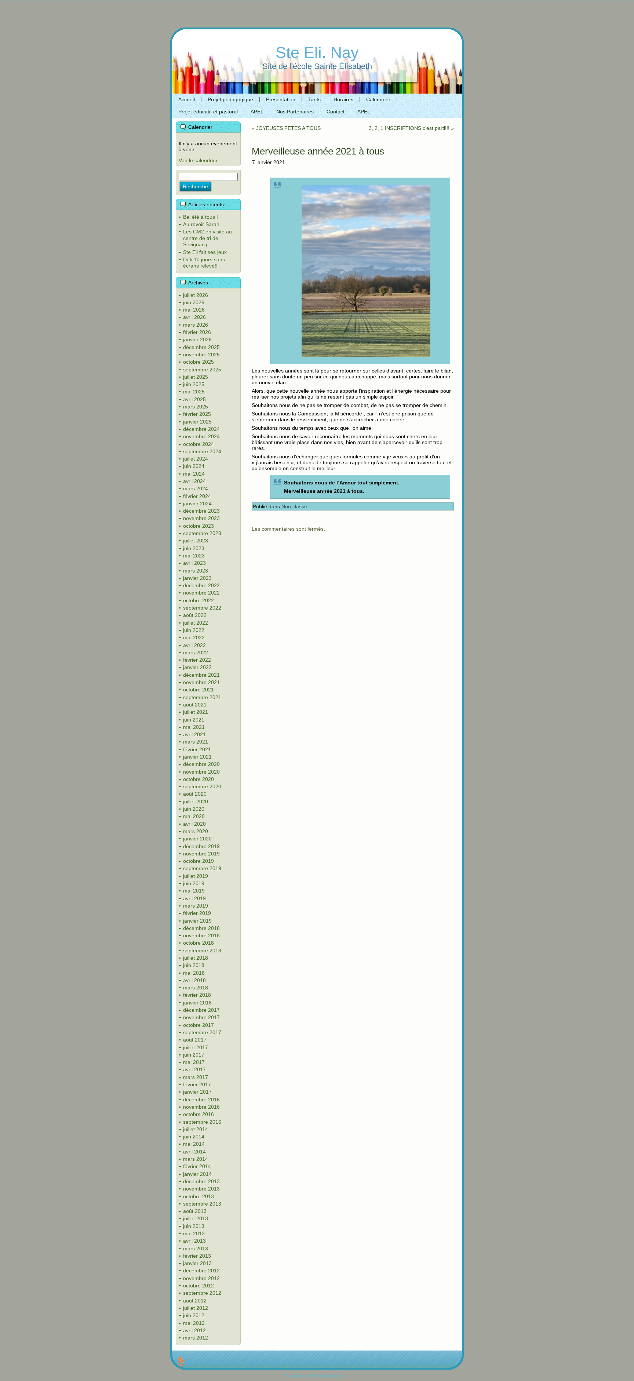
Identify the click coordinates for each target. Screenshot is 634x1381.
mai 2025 (194, 392)
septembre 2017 (202, 1032)
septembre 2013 (202, 1204)
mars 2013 (195, 1248)
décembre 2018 (201, 928)
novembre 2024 (201, 436)
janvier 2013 (197, 1263)
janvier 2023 (197, 578)
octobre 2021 (198, 690)
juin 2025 (193, 384)
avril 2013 (194, 1241)
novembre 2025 (201, 354)
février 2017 (197, 1084)
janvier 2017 (197, 1092)
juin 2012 (193, 1315)
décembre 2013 (201, 1181)
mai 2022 (194, 637)
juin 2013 (193, 1226)
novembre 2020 (201, 772)
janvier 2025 (197, 422)
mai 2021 (194, 727)
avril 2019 (194, 898)
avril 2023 (194, 563)
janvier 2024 (197, 503)
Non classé (294, 506)
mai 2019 (194, 891)
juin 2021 (193, 720)
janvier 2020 (197, 839)
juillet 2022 (195, 623)
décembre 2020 (201, 764)
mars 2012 (195, 1338)
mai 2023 (194, 556)
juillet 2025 (195, 377)
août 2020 (195, 794)
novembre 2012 (201, 1278)
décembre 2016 (201, 1099)
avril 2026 (194, 317)
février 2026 (197, 332)
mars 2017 (195, 1077)
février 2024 (197, 496)
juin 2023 (193, 548)
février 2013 (197, 1256)
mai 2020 (194, 816)
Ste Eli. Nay (317, 52)
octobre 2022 (198, 600)
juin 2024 (193, 466)
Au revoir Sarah (201, 224)
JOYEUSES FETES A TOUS (288, 128)
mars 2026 (195, 325)
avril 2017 (194, 1069)
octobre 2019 (198, 861)
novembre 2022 (201, 593)
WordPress (318, 1375)
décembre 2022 (201, 585)
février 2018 (197, 995)
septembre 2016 (202, 1122)
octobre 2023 (198, 526)
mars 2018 (195, 988)
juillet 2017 (195, 1047)
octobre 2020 (198, 779)
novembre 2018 (201, 935)
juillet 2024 (195, 459)
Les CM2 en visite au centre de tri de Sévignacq (207, 238)
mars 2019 (195, 906)
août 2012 (195, 1301)
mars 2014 (195, 1159)
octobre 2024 (198, 444)
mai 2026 (194, 310)
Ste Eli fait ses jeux (205, 252)
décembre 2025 (201, 347)
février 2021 (197, 749)
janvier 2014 (197, 1174)
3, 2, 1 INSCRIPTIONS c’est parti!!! (409, 128)
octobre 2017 (198, 1025)
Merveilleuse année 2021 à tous (318, 151)
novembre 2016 (201, 1107)
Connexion (339, 1375)
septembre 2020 (202, 786)
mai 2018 (194, 973)
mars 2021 (195, 742)
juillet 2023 (195, 541)
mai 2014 (194, 1144)
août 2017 (195, 1040)
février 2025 (197, 414)
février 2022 (197, 660)
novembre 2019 (201, 854)
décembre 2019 (201, 846)
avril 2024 (194, 481)
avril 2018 (194, 980)
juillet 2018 (195, 958)
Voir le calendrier (198, 160)
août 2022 (195, 615)
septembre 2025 (202, 369)
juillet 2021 (195, 712)
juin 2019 (193, 883)
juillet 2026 (195, 295)
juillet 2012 (195, 1308)
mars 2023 (195, 571)
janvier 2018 (197, 1003)
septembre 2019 (202, 868)
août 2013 (195, 1211)
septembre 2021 (202, 697)
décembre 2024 (201, 429)
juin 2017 (193, 1055)
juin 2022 (193, 630)
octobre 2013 (198, 1196)
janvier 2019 (197, 921)
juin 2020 (193, 809)
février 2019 (197, 913)
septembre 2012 (202, 1293)
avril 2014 (194, 1152)
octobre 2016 (198, 1114)
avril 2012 (194, 1330)
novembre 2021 (201, 682)
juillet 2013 (195, 1218)
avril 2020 (194, 824)
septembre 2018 (202, 950)
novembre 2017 (201, 1017)
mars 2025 (195, 407)
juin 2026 (193, 302)
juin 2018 (193, 965)
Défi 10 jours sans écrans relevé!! (204, 263)
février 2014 (197, 1166)
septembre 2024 (202, 451)
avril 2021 (194, 734)
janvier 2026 (197, 339)
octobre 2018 (198, 943)
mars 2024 (195, 488)
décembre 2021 (201, 675)
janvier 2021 (197, 757)
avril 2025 (194, 399)
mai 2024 (194, 474)
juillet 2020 (195, 801)
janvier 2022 (197, 667)
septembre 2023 (202, 533)
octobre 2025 (198, 362)
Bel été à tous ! (200, 217)
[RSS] (181, 1362)
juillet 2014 (195, 1129)
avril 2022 (194, 645)
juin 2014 (193, 1137)
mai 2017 (194, 1062)
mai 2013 (194, 1233)
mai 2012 (194, 1323)
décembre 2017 (201, 1010)
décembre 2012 (201, 1270)
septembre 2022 (202, 608)
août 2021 (195, 705)
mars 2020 (195, 831)
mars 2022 (195, 652)
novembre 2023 (201, 518)
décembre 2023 (201, 511)
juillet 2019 (195, 876)
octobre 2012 (198, 1286)
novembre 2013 (201, 1189)
